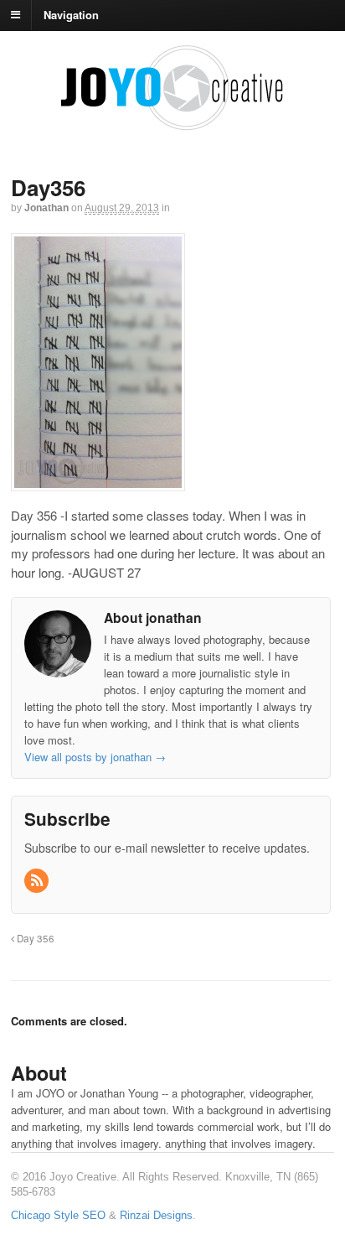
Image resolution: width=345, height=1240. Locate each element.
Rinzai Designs (156, 1215)
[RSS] (37, 881)
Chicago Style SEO (58, 1215)
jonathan (46, 208)
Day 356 (34, 938)
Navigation (71, 14)
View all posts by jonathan (95, 757)
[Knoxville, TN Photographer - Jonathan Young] (172, 124)
